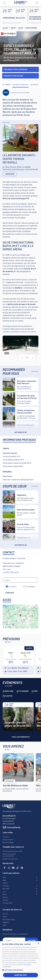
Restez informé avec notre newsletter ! (15, 934)
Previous (22, 357)
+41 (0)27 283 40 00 (11, 572)
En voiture (13, 586)
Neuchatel (6, 889)
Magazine (6, 922)
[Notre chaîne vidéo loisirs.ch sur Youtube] (13, 868)
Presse (5, 917)
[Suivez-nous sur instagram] (9, 868)
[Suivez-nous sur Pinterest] (22, 868)
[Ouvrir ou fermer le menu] (36, 3)
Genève (5, 883)
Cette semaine (22, 691)
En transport (30, 586)
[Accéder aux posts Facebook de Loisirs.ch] (5, 868)
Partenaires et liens (9, 919)
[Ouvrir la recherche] (4, 3)
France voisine (7, 903)
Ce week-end (8, 691)
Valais (20, 28)
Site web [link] (6, 569)
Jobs (4, 925)
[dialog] (20, 960)
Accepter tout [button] (20, 975)
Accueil (5, 28)
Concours (6, 837)
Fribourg (5, 886)
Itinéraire (9, 593)
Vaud (4, 877)
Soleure (5, 897)
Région (13, 28)
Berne (5, 894)
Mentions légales (8, 842)
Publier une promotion (10, 859)
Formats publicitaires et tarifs (13, 851)
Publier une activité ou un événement (9, 855)
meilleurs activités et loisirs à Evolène (19, 331)
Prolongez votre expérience (15, 69)
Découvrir (9, 174)
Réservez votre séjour (13, 76)
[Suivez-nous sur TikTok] (18, 868)
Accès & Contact (20, 84)
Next (32, 357)
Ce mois (34, 691)
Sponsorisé (6, 122)
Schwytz (5, 900)
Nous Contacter (8, 839)
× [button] (38, 943)
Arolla (17, 206)
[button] (20, 970)
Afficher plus (21, 432)
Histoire (5, 914)
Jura (4, 891)
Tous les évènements (21, 737)
